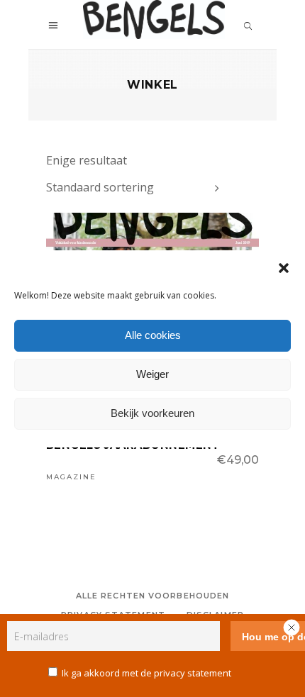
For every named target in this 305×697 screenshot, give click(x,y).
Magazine (71, 476)
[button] (284, 268)
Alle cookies (153, 335)
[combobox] (134, 188)
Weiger (152, 374)
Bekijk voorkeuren (152, 413)
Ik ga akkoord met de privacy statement (146, 673)
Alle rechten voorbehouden (153, 596)
